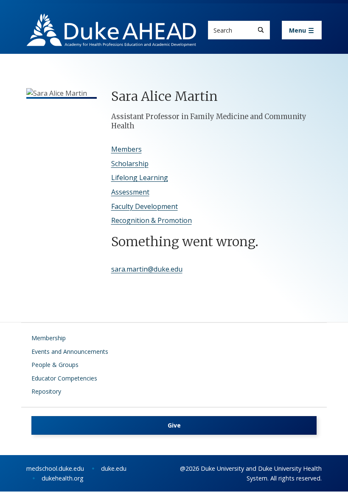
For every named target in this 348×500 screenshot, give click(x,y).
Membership (48, 338)
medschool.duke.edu (55, 468)
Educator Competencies (64, 378)
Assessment (130, 192)
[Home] (111, 21)
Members (126, 149)
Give (174, 425)
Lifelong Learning (139, 177)
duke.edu (113, 468)
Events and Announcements (69, 351)
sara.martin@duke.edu (146, 269)
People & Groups (55, 365)
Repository (46, 391)
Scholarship (130, 163)
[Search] (261, 30)
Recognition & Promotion (151, 220)
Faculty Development (144, 206)
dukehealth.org (63, 478)
